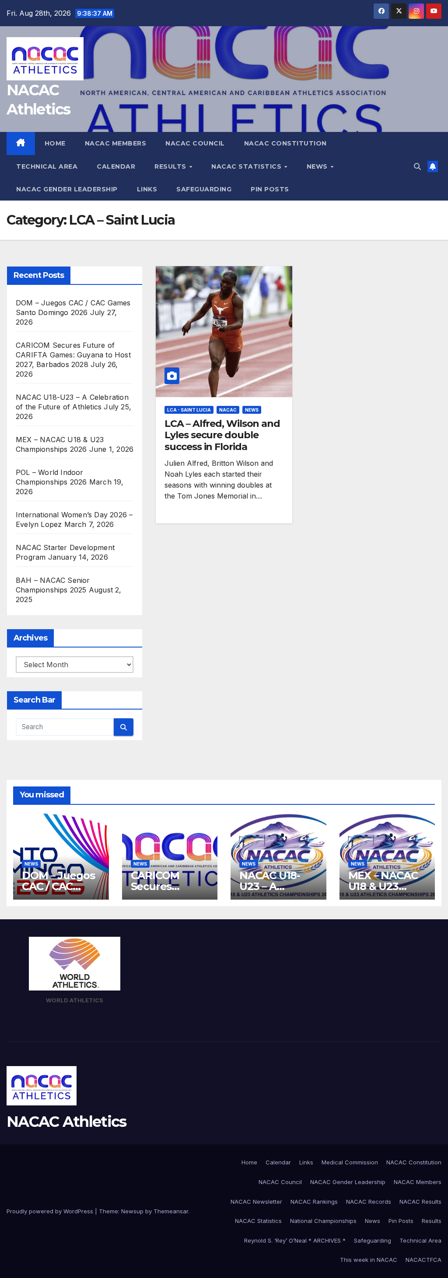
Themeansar (171, 1211)
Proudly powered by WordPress (51, 1211)
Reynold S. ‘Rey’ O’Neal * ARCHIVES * (295, 1240)
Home (55, 143)
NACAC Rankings (314, 1201)
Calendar (116, 166)
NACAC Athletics (66, 1121)
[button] (417, 166)
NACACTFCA (423, 1259)
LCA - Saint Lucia (189, 409)
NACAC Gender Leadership (67, 189)
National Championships (323, 1220)
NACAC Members (116, 143)
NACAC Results (420, 1201)
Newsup (132, 1211)
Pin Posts (270, 189)
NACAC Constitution (285, 143)
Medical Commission (350, 1162)
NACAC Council (195, 143)
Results (171, 166)
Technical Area (46, 166)
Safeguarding (203, 189)
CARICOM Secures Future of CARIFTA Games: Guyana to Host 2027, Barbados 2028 (73, 355)
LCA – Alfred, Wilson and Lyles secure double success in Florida (222, 435)
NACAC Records (368, 1201)
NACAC (228, 409)
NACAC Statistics (247, 166)
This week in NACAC (368, 1259)
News (318, 166)
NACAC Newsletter (256, 1201)
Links (147, 189)
